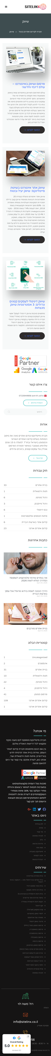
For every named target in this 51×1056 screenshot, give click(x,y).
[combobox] (25, 411)
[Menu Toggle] (6, 6)
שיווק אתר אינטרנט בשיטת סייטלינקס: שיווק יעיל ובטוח (27, 189)
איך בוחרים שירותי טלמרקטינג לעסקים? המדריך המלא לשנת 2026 (28, 579)
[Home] (31, 7)
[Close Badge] (28, 1036)
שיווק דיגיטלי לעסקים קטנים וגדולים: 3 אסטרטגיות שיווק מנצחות (27, 305)
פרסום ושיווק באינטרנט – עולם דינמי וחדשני (28, 85)
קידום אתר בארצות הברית (34, 522)
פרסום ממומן (40, 694)
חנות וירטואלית (40, 491)
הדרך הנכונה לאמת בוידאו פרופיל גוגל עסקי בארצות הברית (26, 592)
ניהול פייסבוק (41, 503)
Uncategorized (39, 657)
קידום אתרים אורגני (38, 528)
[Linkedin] (34, 809)
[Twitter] (39, 809)
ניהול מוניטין (41, 497)
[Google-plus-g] (29, 809)
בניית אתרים (41, 485)
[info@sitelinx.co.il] (25, 1015)
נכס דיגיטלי (42, 509)
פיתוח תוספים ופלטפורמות (34, 516)
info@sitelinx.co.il (25, 1022)
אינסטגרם (42, 663)
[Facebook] (44, 809)
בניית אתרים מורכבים (37, 628)
